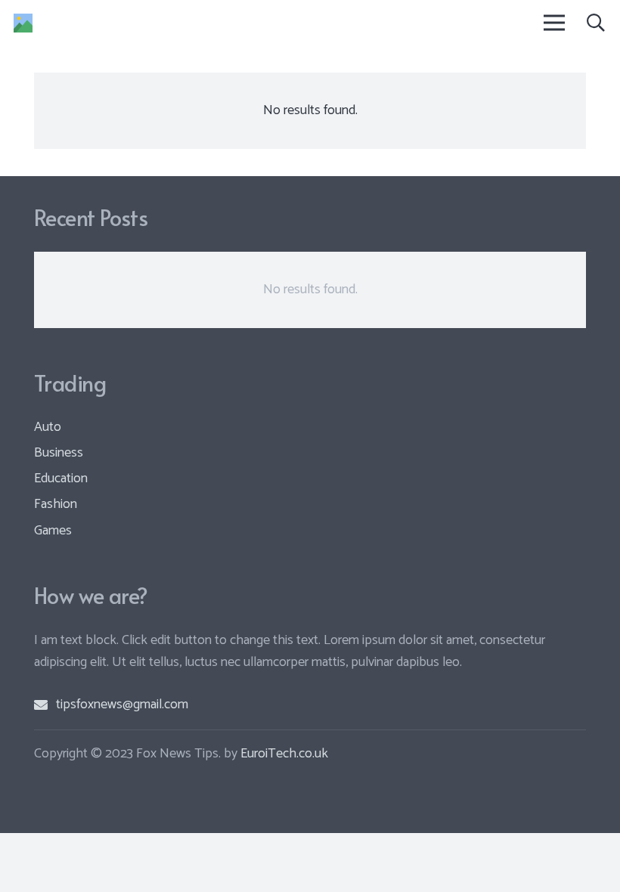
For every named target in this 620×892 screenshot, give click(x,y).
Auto (47, 427)
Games (53, 530)
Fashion (55, 504)
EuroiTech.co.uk (284, 753)
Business (58, 452)
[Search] (595, 23)
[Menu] (553, 23)
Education (61, 478)
